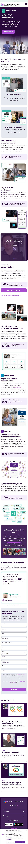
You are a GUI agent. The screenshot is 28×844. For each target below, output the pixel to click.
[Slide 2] (12, 605)
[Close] (25, 830)
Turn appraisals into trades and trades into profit (12, 722)
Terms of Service (13, 682)
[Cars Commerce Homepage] (14, 801)
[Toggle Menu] (26, 4)
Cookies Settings (9, 841)
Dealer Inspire (17, 387)
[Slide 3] (13, 605)
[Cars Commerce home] (10, 5)
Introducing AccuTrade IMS (10, 752)
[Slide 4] (14, 605)
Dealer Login (13, 805)
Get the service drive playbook (10, 295)
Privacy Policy (22, 681)
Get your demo (8, 31)
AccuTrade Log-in (14, 1)
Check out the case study (13, 290)
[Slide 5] (15, 605)
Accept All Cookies (20, 841)
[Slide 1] (11, 605)
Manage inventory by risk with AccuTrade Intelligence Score (11, 783)
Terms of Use (19, 674)
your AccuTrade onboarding (14, 542)
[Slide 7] (18, 605)
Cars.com (20, 439)
